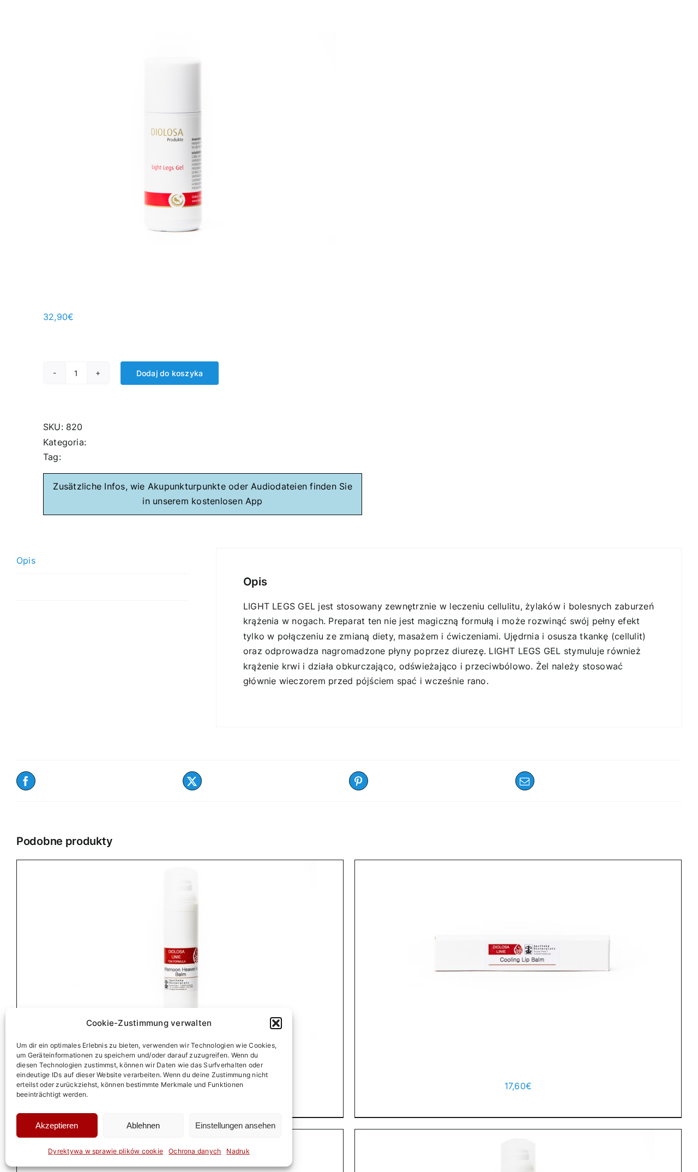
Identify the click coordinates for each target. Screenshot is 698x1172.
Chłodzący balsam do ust (518, 1064)
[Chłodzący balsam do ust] (518, 951)
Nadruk (237, 1151)
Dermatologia (118, 442)
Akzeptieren (56, 1125)
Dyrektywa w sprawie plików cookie (105, 1151)
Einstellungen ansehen (235, 1125)
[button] (275, 1023)
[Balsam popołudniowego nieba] (180, 951)
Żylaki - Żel (88, 456)
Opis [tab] (25, 560)
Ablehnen (143, 1125)
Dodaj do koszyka (169, 373)
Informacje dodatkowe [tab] (64, 586)
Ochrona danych (195, 1151)
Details (458, 1100)
